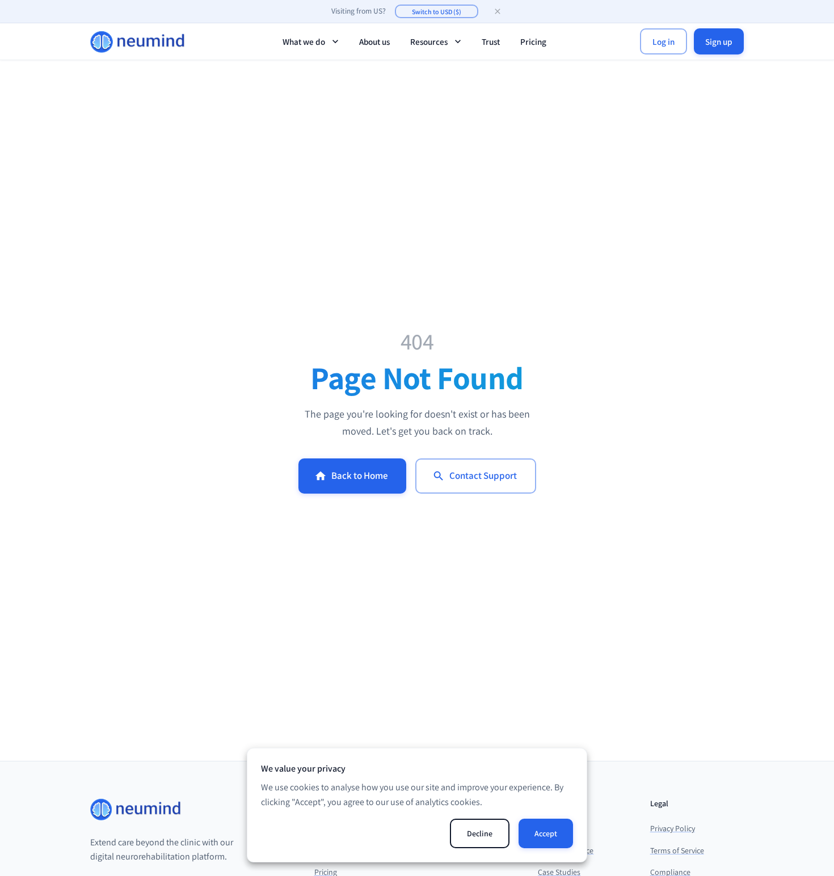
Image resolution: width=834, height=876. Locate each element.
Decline (479, 833)
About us (374, 41)
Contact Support (483, 475)
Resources (429, 41)
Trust (491, 41)
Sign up (718, 41)
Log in (663, 41)
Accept (545, 833)
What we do (304, 41)
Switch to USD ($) (436, 11)
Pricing (533, 41)
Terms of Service (677, 850)
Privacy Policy (672, 828)
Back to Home (359, 475)
